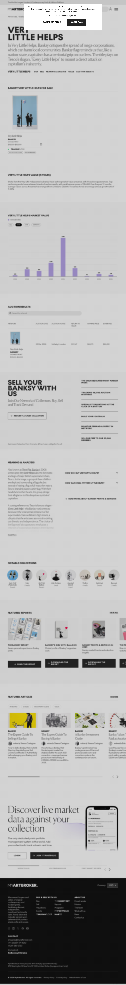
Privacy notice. (71, 15)
